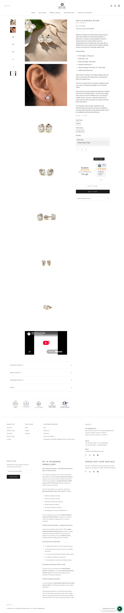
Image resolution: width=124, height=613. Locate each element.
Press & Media (55, 12)
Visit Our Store (11, 430)
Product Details (16, 365)
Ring (26, 427)
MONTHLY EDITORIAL (85, 12)
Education (9, 433)
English (6, 5)
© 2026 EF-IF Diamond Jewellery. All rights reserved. (26, 608)
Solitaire (42, 12)
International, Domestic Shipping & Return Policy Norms (59, 439)
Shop (33, 12)
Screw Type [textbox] (80, 140)
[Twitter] (83, 115)
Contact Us (46, 430)
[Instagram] (89, 455)
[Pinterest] (86, 115)
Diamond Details (16, 380)
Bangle (27, 430)
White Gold (80, 131)
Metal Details (15, 372)
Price (12, 387)
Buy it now (93, 191)
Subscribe (13, 476)
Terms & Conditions (48, 436)
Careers (9, 439)
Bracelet (27, 433)
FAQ (44, 427)
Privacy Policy (11, 436)
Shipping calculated (81, 28)
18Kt (78, 123)
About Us (9, 427)
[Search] (115, 6)
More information (83, 198)
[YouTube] (97, 455)
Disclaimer (46, 433)
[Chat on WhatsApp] (119, 608)
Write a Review (99, 159)
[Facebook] (81, 115)
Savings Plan (69, 12)
